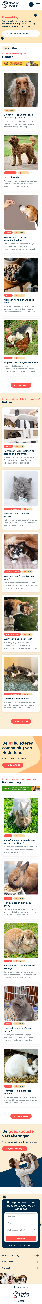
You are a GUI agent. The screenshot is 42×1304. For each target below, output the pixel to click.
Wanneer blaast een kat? (18, 638)
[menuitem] (30, 4)
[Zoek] (30, 4)
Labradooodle (12, 177)
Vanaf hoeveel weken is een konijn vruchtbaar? (19, 841)
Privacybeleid (23, 1287)
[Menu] (37, 4)
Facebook (14, 1288)
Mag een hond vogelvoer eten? (21, 362)
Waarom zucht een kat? (17, 698)
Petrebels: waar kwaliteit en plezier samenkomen (19, 452)
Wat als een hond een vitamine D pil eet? (16, 238)
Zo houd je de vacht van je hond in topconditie (18, 116)
